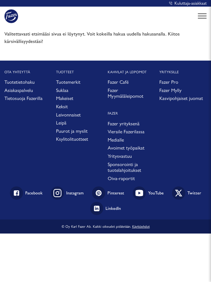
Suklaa (62, 90)
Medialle (116, 140)
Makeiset (64, 98)
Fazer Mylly (170, 90)
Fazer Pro (168, 82)
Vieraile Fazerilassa (126, 131)
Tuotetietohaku (19, 82)
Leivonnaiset (68, 115)
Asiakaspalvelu (18, 90)
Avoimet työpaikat (126, 148)
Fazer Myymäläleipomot (125, 93)
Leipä (61, 123)
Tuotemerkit (68, 82)
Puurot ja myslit (72, 131)
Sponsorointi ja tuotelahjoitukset (124, 167)
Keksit (62, 106)
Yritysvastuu (120, 156)
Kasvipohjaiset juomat (181, 98)
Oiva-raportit (121, 178)
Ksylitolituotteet (72, 139)
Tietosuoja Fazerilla (23, 98)
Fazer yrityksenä (124, 123)
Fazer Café (118, 82)
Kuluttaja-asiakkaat (190, 3)
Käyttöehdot (141, 226)
